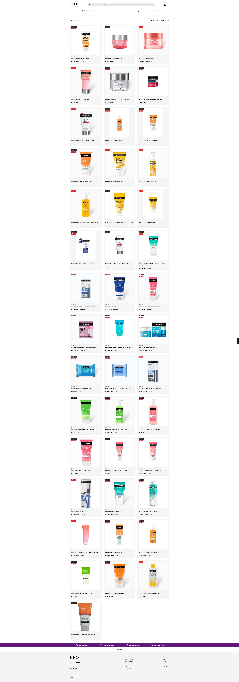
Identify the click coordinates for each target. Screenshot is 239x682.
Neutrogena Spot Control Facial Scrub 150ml (114, 552)
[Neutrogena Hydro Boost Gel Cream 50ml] (153, 329)
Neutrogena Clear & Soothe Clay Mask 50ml (114, 181)
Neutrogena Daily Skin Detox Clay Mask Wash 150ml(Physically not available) (152, 264)
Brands (153, 11)
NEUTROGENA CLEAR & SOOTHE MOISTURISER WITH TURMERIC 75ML (119, 222)
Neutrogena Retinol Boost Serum (78, 511)
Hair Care (117, 11)
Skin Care (110, 11)
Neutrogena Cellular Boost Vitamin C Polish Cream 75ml (82, 140)
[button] (168, 4)
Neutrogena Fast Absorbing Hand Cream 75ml (114, 306)
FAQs (126, 663)
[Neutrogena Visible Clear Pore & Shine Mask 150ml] (85, 575)
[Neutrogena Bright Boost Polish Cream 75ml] (85, 81)
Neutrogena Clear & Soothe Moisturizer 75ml (148, 222)
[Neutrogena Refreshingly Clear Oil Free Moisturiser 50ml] (119, 452)
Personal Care (124, 11)
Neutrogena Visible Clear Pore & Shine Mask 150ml (81, 593)
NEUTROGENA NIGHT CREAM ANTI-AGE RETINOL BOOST (150, 388)
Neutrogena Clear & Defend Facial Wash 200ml (114, 140)
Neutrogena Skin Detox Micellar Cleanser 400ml (148, 511)
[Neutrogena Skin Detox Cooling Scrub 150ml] (119, 493)
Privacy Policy (166, 663)
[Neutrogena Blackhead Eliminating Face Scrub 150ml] (85, 40)
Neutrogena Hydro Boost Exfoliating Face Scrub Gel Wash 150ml (118, 347)
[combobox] (121, 4)
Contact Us (127, 666)
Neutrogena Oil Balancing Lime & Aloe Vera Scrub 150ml (82, 429)
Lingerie (132, 11)
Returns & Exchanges (129, 661)
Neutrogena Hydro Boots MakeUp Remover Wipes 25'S (82, 388)
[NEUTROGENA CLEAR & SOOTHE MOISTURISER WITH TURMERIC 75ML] (119, 204)
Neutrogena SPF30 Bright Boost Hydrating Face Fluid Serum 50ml (84, 552)
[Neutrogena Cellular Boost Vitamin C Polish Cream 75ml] (85, 122)
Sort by (71, 20)
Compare (152, 20)
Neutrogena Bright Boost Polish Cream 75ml (80, 99)
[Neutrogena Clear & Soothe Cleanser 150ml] (153, 163)
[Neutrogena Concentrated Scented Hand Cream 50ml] (85, 246)
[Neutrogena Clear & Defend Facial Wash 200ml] (119, 122)
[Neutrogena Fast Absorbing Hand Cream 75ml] (119, 288)
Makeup (103, 11)
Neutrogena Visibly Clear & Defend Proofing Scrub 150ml (116, 593)
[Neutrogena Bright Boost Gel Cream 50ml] (119, 40)
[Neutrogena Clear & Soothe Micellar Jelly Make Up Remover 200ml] (85, 204)
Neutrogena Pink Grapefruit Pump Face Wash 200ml (149, 429)
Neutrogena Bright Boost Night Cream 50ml (147, 58)
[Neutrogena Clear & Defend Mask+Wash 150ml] (153, 122)
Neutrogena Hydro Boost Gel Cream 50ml (147, 347)
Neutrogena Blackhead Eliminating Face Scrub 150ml (82, 58)
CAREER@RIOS (128, 668)
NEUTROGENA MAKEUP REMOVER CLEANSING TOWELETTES (117, 388)
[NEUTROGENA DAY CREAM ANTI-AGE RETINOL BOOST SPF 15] (85, 288)
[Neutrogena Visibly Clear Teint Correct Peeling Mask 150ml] (85, 616)
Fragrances (139, 11)
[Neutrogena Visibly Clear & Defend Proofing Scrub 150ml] (119, 575)
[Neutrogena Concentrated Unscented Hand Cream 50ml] (119, 246)
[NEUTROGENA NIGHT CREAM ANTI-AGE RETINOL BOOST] (153, 370)
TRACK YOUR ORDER (129, 659)
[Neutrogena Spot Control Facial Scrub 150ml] (119, 534)
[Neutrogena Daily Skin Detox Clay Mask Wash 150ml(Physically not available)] (153, 246)
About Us (165, 661)
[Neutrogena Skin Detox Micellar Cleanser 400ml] (153, 493)
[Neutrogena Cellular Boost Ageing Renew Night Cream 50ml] (119, 81)
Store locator (166, 659)
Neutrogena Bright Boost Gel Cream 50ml (113, 58)
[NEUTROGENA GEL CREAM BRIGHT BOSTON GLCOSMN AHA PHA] (85, 329)
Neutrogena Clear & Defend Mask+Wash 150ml (148, 140)
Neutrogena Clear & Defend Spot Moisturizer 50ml (81, 181)
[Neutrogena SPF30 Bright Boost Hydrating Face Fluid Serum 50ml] (85, 534)
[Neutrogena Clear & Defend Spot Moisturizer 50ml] (85, 163)
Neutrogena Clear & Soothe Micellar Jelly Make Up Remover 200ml (84, 222)
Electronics (147, 11)
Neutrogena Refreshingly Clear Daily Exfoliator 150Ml (82, 470)
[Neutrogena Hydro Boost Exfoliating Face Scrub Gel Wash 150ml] (119, 329)
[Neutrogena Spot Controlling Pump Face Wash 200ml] (153, 534)
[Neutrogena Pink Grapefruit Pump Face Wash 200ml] (153, 411)
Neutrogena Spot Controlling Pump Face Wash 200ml (149, 552)
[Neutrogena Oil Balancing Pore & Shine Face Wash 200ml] (119, 411)
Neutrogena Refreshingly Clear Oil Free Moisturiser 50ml (116, 470)
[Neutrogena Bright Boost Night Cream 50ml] (153, 40)
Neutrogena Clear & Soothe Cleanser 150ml (147, 181)
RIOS (73, 677)
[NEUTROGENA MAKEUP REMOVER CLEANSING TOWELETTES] (119, 370)
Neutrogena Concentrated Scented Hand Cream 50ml (82, 263)
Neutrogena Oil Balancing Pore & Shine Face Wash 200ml (116, 429)
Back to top (119, 649)
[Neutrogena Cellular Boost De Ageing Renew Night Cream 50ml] (153, 81)
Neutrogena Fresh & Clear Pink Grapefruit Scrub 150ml (150, 306)
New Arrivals (95, 11)
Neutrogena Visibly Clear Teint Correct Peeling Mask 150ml (83, 634)
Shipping (165, 666)
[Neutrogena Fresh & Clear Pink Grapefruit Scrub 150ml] (153, 288)
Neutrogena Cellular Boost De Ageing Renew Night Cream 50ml (151, 99)
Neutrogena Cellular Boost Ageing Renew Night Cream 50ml (117, 99)
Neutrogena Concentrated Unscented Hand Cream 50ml (116, 263)
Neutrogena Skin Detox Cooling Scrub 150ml (114, 511)
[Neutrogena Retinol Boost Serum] (85, 493)
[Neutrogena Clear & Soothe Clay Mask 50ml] (119, 163)
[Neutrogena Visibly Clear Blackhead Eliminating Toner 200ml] (153, 575)
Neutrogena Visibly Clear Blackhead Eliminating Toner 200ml (151, 593)
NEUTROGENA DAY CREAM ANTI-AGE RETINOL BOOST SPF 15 (83, 306)
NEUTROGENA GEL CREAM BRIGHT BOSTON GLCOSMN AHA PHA (84, 347)
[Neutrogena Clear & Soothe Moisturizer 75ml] (153, 204)
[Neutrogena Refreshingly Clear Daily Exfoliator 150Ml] (85, 452)
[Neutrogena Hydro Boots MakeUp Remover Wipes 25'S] (85, 370)
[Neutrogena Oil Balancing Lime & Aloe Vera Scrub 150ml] (85, 411)
